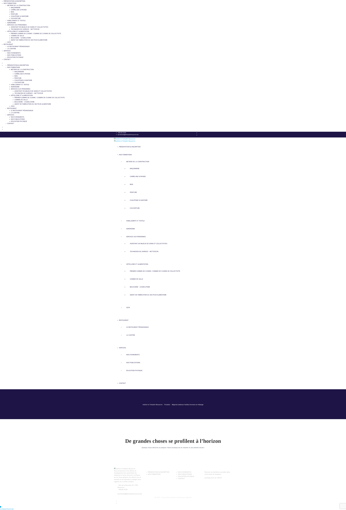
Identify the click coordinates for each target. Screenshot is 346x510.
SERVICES (7, 51)
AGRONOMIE (11, 23)
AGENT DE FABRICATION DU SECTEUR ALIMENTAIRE (29, 40)
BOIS (12, 12)
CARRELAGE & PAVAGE (19, 10)
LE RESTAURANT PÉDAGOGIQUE (18, 46)
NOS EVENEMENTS (14, 53)
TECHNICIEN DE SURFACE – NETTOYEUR (25, 29)
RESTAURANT (8, 44)
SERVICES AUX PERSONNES (17, 25)
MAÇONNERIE (15, 7)
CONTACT (7, 59)
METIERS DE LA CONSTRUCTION (18, 5)
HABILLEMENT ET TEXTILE (16, 20)
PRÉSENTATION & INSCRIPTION (14, 1)
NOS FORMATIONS (10, 3)
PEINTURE (14, 14)
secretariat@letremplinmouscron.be (128, 134)
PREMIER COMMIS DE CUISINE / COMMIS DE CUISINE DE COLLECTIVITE (36, 33)
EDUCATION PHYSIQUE (15, 57)
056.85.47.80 (122, 132)
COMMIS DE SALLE (17, 36)
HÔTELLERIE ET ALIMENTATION (18, 31)
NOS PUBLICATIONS (14, 55)
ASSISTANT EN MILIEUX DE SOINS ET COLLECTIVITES (29, 27)
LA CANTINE (11, 48)
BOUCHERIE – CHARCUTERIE (21, 38)
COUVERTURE (16, 18)
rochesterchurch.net (7, 509)
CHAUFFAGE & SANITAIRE (20, 16)
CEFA (9, 42)
